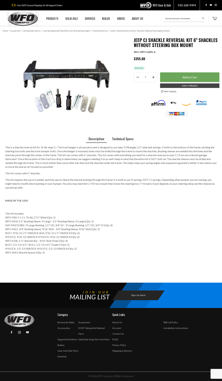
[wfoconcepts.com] (22, 18)
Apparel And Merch (67, 339)
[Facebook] (206, 5)
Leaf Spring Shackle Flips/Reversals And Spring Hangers (67, 31)
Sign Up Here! (138, 295)
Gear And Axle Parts (68, 350)
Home (5, 31)
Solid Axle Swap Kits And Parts (94, 339)
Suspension (16, 31)
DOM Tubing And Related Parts (91, 331)
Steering (62, 356)
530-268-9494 (187, 5)
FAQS (115, 339)
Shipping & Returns (122, 350)
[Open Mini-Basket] (214, 18)
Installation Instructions (175, 328)
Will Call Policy (170, 322)
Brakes (61, 345)
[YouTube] (211, 5)
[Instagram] (216, 5)
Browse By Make (66, 322)
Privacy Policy (119, 345)
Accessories (64, 328)
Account (116, 328)
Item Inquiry (170, 91)
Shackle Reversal (100, 31)
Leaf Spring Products (32, 31)
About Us (117, 322)
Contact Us (118, 333)
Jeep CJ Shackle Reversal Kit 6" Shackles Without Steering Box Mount (140, 31)
